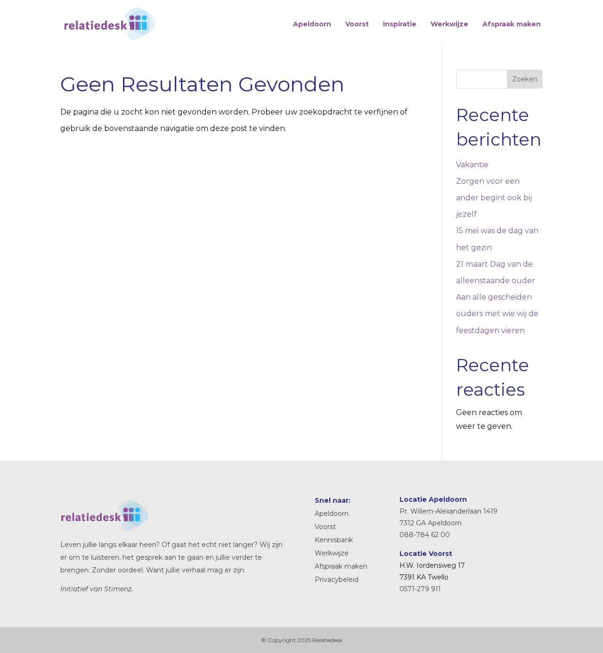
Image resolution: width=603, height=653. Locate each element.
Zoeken (525, 79)
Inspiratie (399, 24)
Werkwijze (449, 24)
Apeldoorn (312, 24)
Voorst (357, 24)
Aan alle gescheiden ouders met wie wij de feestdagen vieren (497, 314)
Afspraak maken (511, 24)
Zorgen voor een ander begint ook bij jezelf (494, 198)
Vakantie (472, 164)
